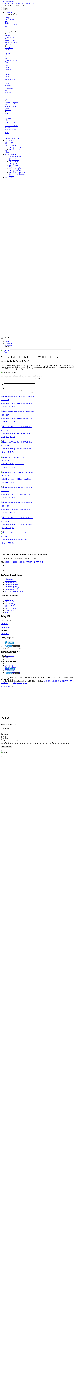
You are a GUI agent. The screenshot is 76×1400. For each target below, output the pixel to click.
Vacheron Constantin (11, 25)
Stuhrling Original (10, 106)
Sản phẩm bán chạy (15, 156)
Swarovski (8, 110)
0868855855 (5, 634)
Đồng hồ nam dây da (15, 167)
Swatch (7, 108)
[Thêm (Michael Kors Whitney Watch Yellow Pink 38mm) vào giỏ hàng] (3, 531)
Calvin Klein (9, 48)
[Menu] (1, 7)
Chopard (7, 16)
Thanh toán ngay (6, 746)
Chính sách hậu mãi (11, 586)
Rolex (7, 21)
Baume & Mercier (10, 37)
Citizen (7, 55)
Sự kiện (7, 612)
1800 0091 (8, 562)
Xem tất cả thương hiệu (12, 138)
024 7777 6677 (38, 562)
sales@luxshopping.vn (20, 683)
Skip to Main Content (7, 1)
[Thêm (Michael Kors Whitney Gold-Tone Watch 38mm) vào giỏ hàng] (3, 486)
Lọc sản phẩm (17, 390)
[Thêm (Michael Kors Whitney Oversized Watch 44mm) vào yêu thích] (1, 516)
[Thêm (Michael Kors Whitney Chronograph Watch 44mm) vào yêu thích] (1, 410)
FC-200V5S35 (9, 670)
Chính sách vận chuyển (12, 588)
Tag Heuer (8, 119)
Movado (7, 95)
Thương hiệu (9, 12)
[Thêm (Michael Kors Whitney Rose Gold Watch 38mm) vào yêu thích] (1, 440)
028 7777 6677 (27, 562)
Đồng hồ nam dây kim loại (17, 172)
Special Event (9, 177)
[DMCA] (12, 674)
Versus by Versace (10, 129)
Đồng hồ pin (13, 163)
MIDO (7, 90)
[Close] (1, 733)
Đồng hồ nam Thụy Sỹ (16, 147)
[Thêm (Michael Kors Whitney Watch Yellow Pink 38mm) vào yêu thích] (1, 531)
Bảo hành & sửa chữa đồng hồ (14, 591)
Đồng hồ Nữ (9, 142)
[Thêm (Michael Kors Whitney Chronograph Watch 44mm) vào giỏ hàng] (3, 410)
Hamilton (8, 74)
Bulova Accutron (10, 41)
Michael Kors (9, 88)
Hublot (7, 76)
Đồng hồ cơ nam (14, 160)
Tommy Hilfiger (10, 122)
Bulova (7, 39)
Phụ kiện (7, 30)
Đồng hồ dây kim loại (15, 170)
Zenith (7, 23)
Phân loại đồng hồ (10, 154)
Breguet (7, 35)
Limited (7, 153)
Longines (8, 85)
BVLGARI (8, 44)
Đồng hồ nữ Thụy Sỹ (15, 149)
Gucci (7, 65)
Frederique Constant (11, 60)
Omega (7, 18)
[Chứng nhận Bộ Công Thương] (9, 644)
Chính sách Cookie (11, 582)
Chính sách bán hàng (11, 584)
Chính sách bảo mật (11, 581)
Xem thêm (38, 379)
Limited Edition (10, 610)
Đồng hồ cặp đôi (10, 144)
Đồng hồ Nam (9, 140)
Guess (7, 67)
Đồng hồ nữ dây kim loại (16, 174)
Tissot (6, 120)
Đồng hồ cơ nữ (13, 161)
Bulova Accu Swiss (11, 42)
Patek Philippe (9, 19)
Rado (6, 113)
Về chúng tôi (9, 579)
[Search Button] (1, 9)
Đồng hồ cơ (12, 158)
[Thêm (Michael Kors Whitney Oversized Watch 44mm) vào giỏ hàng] (3, 516)
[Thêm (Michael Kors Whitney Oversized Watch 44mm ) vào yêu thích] (1, 501)
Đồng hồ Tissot (9, 656)
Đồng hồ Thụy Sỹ (10, 145)
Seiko (6, 104)
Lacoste (7, 83)
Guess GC (8, 69)
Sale (6, 151)
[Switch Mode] (3, 7)
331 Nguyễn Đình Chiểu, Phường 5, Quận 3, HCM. (18, 3)
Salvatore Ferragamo (11, 103)
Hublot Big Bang (10, 667)
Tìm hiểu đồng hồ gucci (12, 672)
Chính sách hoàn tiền (11, 589)
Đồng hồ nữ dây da (15, 169)
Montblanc (8, 92)
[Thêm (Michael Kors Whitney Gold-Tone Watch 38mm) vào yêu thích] (1, 486)
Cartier (7, 28)
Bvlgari (7, 26)
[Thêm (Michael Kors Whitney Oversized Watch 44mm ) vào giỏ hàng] (3, 501)
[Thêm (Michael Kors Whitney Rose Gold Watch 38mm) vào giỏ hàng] (3, 440)
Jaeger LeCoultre (10, 80)
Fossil (6, 62)
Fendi (6, 58)
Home (7, 341)
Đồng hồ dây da (14, 165)
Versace (7, 127)
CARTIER (8, 49)
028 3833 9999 (17, 562)
